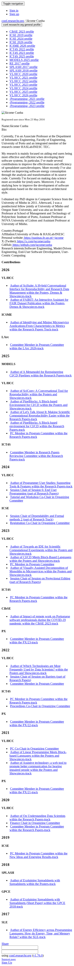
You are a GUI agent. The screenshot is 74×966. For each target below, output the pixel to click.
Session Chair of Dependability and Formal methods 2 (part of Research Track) (36, 517)
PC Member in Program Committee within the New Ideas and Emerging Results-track (38, 855)
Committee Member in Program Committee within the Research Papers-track (36, 828)
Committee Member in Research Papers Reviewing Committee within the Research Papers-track (36, 456)
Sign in (13, 10)
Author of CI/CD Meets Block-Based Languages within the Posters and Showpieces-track (40, 558)
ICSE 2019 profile (20, 35)
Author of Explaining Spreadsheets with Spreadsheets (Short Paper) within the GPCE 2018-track (37, 903)
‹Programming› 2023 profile (26, 106)
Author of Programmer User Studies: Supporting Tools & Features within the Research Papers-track (40, 484)
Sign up (14, 14)
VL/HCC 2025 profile (23, 91)
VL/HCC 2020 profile (23, 74)
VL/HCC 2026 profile (23, 95)
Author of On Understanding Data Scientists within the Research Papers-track (37, 817)
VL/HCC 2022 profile (23, 81)
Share (5, 943)
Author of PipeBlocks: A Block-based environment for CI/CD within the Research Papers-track (36, 426)
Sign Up (7, 962)
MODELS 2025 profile (24, 60)
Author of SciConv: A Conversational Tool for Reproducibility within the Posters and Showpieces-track (38, 394)
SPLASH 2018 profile (23, 70)
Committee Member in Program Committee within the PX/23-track (36, 640)
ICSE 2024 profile (20, 38)
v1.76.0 (38, 955)
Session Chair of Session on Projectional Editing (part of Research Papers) (39, 580)
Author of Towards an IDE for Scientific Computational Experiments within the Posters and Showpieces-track (40, 550)
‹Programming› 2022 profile (26, 102)
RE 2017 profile (19, 63)
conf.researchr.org (13, 20)
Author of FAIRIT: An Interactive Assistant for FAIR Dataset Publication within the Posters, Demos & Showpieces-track (38, 303)
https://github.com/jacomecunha (32, 244)
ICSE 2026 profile (20, 42)
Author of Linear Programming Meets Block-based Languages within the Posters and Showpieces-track (38, 755)
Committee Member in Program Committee (37, 683)
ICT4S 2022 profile (21, 49)
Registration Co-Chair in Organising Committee (40, 523)
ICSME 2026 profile (22, 45)
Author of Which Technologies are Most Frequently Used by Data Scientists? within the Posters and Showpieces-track (38, 669)
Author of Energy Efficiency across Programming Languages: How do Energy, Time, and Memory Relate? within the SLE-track (40, 933)
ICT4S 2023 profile (21, 52)
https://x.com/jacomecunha (33, 241)
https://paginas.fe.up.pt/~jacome (43, 237)
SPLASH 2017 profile (23, 67)
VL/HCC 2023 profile (23, 84)
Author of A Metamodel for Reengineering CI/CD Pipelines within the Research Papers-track (40, 373)
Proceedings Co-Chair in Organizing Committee (40, 706)
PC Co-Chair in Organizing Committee (34, 748)
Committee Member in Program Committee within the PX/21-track (36, 790)
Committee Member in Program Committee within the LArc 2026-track (36, 346)
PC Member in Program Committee (32, 564)
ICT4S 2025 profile (21, 56)
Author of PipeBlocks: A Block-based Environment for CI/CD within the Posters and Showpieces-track (38, 405)
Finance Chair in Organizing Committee (35, 823)
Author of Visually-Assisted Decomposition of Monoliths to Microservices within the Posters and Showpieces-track (40, 571)
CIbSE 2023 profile (21, 31)
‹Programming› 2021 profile (26, 99)
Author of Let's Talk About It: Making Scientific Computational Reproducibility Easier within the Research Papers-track (39, 415)
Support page (9, 959)
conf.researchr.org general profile (21, 24)
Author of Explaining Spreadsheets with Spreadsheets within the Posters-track (34, 882)
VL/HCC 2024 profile (23, 88)
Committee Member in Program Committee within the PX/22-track (36, 723)
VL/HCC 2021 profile (23, 77)
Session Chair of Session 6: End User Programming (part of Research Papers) (34, 491)
